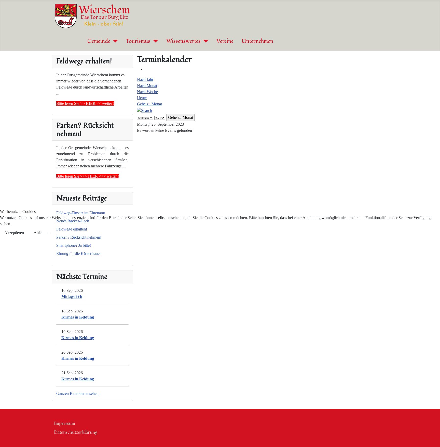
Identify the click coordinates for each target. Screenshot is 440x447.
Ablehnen (41, 232)
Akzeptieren (14, 232)
